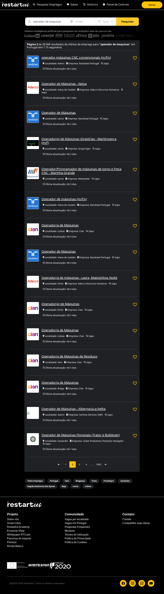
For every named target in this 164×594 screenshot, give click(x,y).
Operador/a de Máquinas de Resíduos (69, 356)
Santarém (125, 481)
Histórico (92, 4)
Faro (67, 481)
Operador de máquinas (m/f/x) (64, 199)
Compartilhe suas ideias (136, 523)
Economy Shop (16, 530)
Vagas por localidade (77, 519)
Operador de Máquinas (58, 112)
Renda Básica (15, 546)
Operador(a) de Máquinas (60, 304)
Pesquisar (127, 21)
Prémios (11, 542)
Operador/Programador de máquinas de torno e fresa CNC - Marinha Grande (81, 171)
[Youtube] (151, 583)
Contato (126, 519)
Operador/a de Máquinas (60, 225)
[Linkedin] (141, 583)
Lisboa (88, 486)
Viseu (94, 481)
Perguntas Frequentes (77, 527)
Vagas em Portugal (75, 523)
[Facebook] (123, 583)
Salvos (74, 4)
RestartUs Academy (18, 527)
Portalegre (109, 481)
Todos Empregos (35, 481)
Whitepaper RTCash (18, 534)
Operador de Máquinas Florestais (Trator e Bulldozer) (80, 435)
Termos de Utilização (77, 534)
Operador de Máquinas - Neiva (64, 84)
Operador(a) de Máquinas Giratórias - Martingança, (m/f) (79, 141)
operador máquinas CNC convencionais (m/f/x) (76, 57)
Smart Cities (14, 523)
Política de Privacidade (78, 538)
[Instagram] (132, 583)
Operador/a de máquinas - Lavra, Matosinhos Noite (79, 277)
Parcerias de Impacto (19, 538)
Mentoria (70, 530)
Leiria (75, 486)
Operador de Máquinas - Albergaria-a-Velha (73, 409)
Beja (64, 486)
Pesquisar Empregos (49, 4)
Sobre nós (13, 519)
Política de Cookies (76, 542)
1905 (98, 464)
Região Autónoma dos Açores (41, 486)
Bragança (80, 481)
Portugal (54, 481)
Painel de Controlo (117, 4)
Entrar (152, 4)
